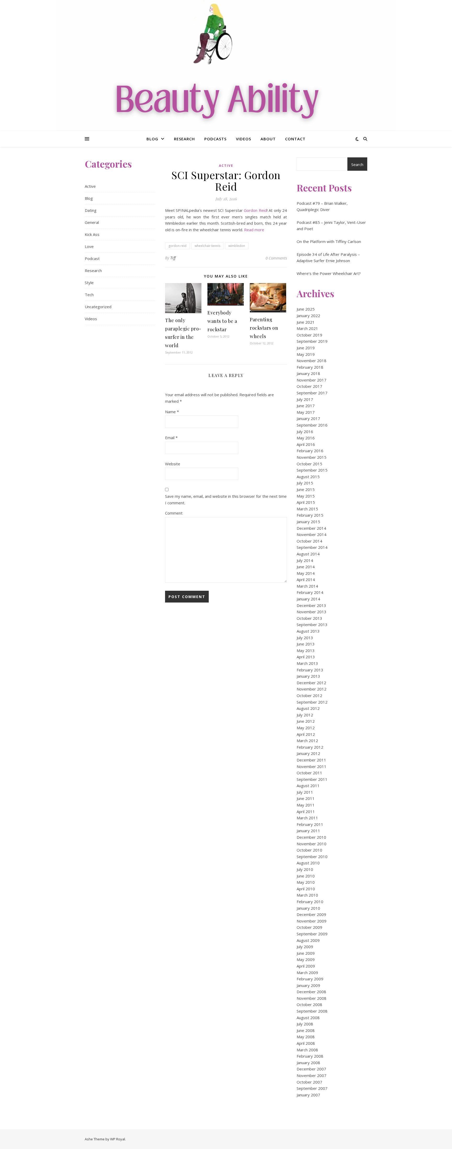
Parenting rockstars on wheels (264, 327)
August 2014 (308, 553)
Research (184, 138)
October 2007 (309, 1082)
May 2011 (306, 805)
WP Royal (117, 1139)
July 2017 (305, 399)
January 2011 (308, 830)
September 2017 (312, 392)
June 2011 (306, 798)
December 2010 (311, 837)
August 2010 (308, 862)
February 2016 (310, 450)
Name (172, 411)
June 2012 (306, 721)
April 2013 (306, 656)
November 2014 (311, 534)
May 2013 (306, 650)
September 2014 (312, 547)
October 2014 (309, 541)
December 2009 (311, 914)
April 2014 (306, 579)
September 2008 (312, 1011)
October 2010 (309, 850)
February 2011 (310, 824)
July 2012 (305, 714)
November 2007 (311, 1075)
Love (89, 246)
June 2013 (306, 644)
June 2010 (306, 876)
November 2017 (311, 380)
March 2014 (307, 586)
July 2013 (305, 637)
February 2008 (310, 1056)
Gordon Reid (255, 210)
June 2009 (306, 953)
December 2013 (311, 605)
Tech (89, 294)
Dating (91, 210)
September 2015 (312, 470)
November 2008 (311, 998)
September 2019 (312, 341)
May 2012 (306, 727)
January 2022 (308, 315)
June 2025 (306, 309)
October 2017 (309, 386)
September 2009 (312, 933)
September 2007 (312, 1088)
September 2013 (312, 624)
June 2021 (306, 322)
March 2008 (307, 1049)
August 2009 (308, 940)
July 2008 (305, 1023)
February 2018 (310, 367)
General (92, 222)
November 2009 (311, 921)
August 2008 (308, 1017)
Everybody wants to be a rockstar (222, 321)
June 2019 (306, 347)
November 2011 (311, 766)
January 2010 (308, 908)
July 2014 (305, 560)
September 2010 (312, 856)
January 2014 (308, 598)
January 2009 (308, 985)
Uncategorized (98, 306)
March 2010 (307, 895)
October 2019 (309, 335)
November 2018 (311, 360)
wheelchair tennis (207, 246)
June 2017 (306, 405)
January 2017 (308, 418)
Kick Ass (92, 234)
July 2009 (305, 946)
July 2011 (305, 792)
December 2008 (311, 991)
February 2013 (310, 669)
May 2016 (306, 437)
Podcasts (215, 138)
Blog (152, 138)
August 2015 (308, 476)
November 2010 (311, 843)
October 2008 (309, 1004)
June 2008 (306, 1030)
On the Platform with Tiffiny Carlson (329, 241)
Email (171, 437)
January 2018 (308, 373)
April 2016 (306, 444)
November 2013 (311, 611)
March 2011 (307, 817)
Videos (243, 138)
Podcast (92, 258)
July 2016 (305, 431)
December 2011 (311, 760)
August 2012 (308, 708)
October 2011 (309, 772)
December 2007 (311, 1068)
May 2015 (306, 496)
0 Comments (276, 258)
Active (90, 186)
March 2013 (307, 663)
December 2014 (311, 528)
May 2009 (306, 959)
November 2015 (311, 457)
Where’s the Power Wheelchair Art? (329, 273)
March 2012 (307, 740)
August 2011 (308, 785)
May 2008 (306, 1036)
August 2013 (308, 631)
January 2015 (308, 521)
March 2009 (307, 972)
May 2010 (306, 882)
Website (172, 463)
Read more (254, 229)
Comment (174, 513)
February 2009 (310, 978)
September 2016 (312, 425)
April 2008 (306, 1043)
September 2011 (312, 779)
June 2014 (306, 566)
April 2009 (306, 966)
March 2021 (307, 328)
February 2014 (310, 592)
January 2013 (308, 676)
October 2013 (309, 618)
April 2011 (306, 811)
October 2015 (309, 463)
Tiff (173, 257)
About (268, 138)
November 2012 (311, 689)
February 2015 (310, 515)
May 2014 (306, 573)
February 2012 (310, 747)
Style (89, 282)
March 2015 (307, 508)
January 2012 (308, 753)
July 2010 (305, 869)
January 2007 (308, 1094)
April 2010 (306, 888)
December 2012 (311, 682)
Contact (295, 138)
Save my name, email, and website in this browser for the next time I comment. (226, 499)
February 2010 (310, 901)
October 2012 (309, 695)
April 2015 (306, 502)
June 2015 (306, 489)
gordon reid (177, 246)
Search (357, 164)
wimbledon (236, 246)
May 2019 (306, 354)
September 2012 (312, 702)
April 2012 (306, 734)
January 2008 (308, 1062)
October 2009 (309, 927)
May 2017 (306, 412)
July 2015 (305, 482)
